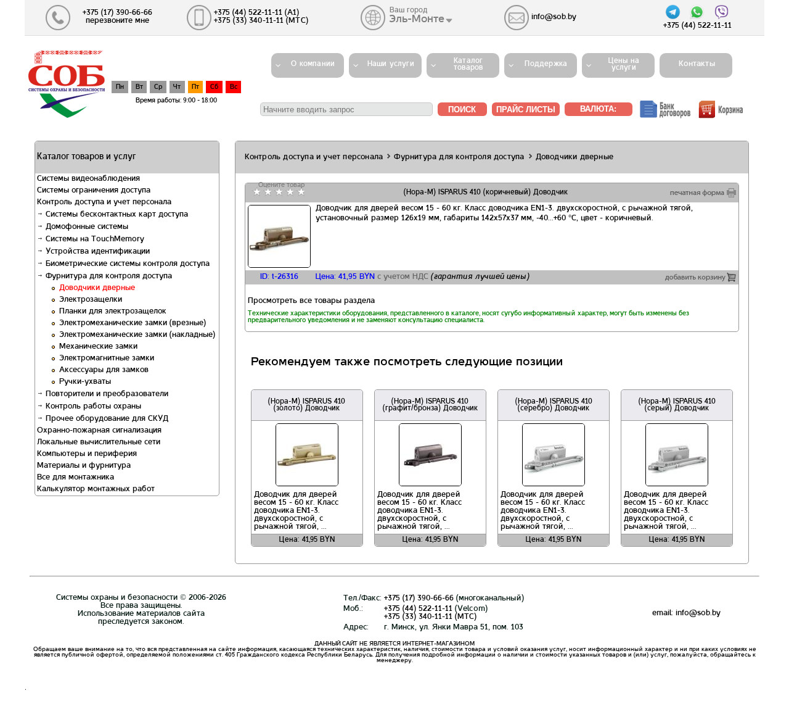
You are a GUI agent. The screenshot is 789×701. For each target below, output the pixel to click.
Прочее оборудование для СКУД (105, 419)
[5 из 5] (300, 192)
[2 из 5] (266, 192)
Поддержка (546, 64)
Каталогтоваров (468, 64)
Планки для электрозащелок (112, 311)
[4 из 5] (288, 192)
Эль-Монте (416, 19)
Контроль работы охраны (92, 406)
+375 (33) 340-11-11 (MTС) (430, 617)
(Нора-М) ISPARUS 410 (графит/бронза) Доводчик (430, 405)
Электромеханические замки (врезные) (132, 323)
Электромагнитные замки (106, 358)
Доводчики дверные (97, 288)
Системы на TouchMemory (93, 239)
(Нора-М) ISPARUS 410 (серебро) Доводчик (553, 405)
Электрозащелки (90, 300)
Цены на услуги (623, 64)
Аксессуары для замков (104, 370)
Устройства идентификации (96, 251)
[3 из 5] (277, 192)
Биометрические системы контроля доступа (126, 264)
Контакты (693, 64)
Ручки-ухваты (85, 382)
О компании (313, 64)
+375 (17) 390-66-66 (419, 598)
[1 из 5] (255, 192)
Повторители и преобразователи (105, 394)
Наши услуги (390, 64)
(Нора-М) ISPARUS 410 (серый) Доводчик (677, 405)
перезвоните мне (117, 21)
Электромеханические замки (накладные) (137, 335)
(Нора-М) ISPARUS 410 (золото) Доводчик (306, 405)
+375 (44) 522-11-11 (418, 609)
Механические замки (98, 346)
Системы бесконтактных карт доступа (115, 214)
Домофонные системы (85, 227)
